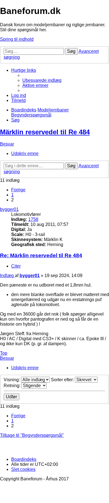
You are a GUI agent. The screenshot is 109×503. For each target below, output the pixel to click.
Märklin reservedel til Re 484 (45, 132)
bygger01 (9, 209)
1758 (33, 219)
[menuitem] (41, 80)
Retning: (13, 385)
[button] (18, 189)
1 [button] (12, 194)
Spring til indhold (17, 39)
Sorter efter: (63, 379)
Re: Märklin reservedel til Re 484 (41, 255)
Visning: (12, 379)
